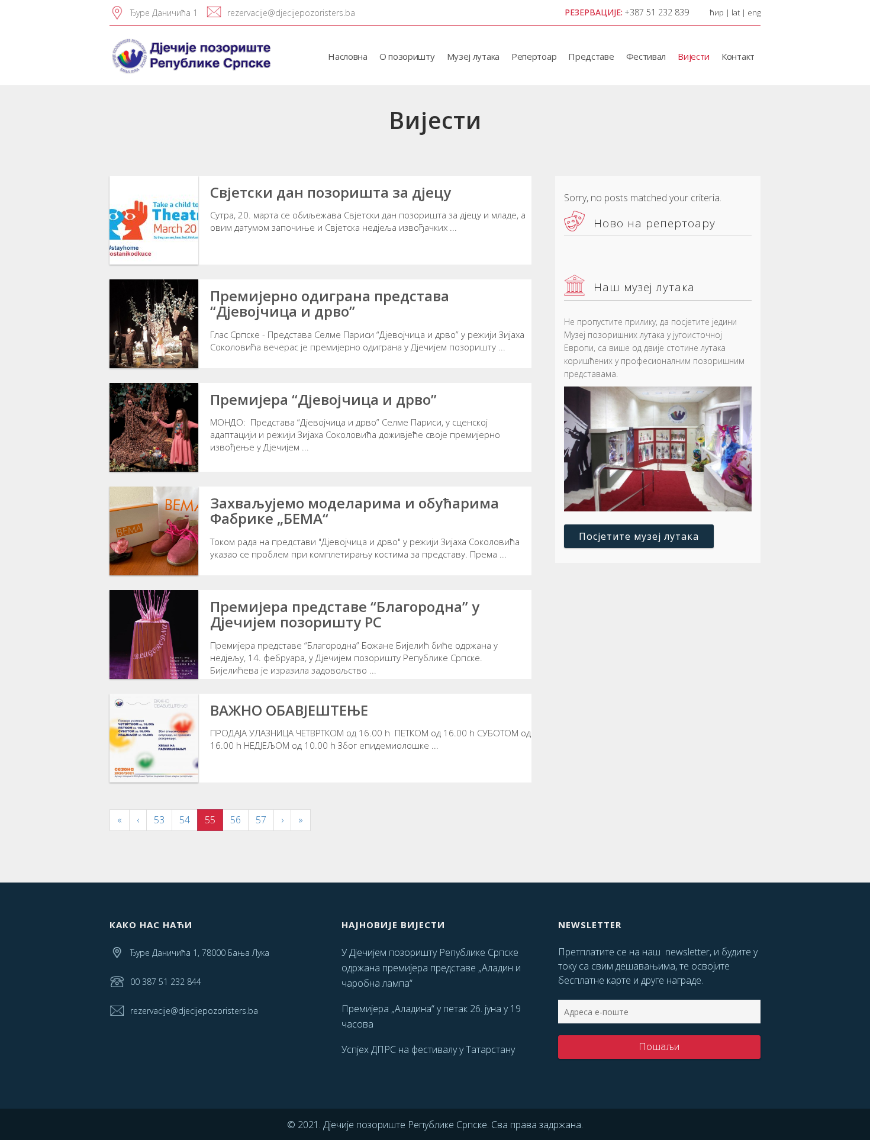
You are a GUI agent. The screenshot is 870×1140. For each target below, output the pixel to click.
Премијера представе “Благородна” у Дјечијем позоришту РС (344, 614)
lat (736, 12)
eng (754, 12)
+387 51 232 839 (656, 12)
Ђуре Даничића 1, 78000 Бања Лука (199, 952)
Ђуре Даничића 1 (164, 12)
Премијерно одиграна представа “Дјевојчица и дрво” (329, 303)
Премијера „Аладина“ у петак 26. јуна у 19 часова (431, 1016)
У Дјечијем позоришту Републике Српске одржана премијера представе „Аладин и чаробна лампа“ (431, 968)
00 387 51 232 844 (165, 981)
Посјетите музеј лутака (639, 536)
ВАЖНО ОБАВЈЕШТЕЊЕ (289, 710)
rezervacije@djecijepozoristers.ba (291, 12)
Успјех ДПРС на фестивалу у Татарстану (428, 1049)
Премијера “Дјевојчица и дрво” (323, 399)
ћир (717, 12)
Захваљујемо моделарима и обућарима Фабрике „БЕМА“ (354, 510)
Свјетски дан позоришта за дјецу (330, 192)
